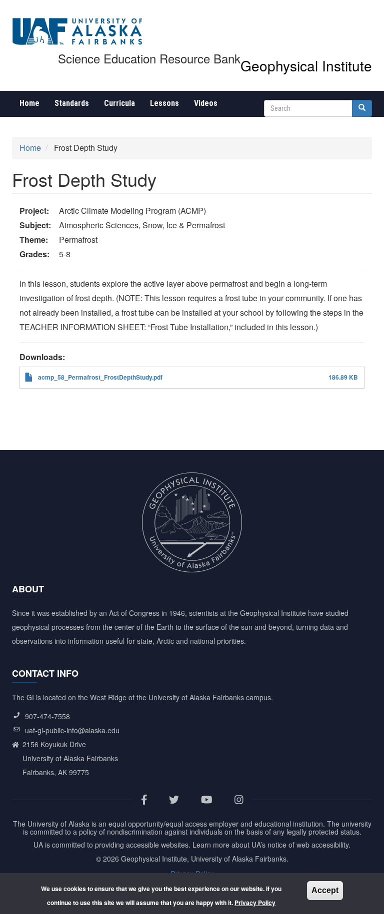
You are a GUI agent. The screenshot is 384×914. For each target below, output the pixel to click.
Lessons (164, 103)
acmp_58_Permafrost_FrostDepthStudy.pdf (100, 377)
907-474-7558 (47, 716)
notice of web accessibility (308, 845)
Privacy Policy (255, 902)
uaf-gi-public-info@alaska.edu (72, 730)
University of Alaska (59, 824)
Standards (71, 103)
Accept (325, 890)
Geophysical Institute (306, 65)
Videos (206, 103)
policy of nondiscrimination (120, 832)
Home (30, 103)
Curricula (119, 103)
